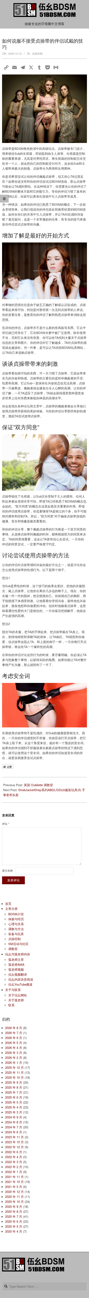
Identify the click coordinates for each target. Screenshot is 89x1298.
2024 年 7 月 (13, 1127)
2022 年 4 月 (13, 1157)
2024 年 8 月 (13, 1122)
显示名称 (7, 870)
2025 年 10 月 (14, 1077)
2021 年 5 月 (13, 1186)
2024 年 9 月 (13, 1117)
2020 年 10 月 (14, 1201)
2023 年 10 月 (14, 1142)
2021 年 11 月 (14, 1176)
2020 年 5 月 (13, 1226)
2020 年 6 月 (13, 1221)
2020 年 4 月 (13, 1231)
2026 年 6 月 (13, 1037)
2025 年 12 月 (14, 1067)
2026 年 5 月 (13, 1042)
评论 (5, 824)
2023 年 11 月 (14, 1137)
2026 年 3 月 (13, 1052)
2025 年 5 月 (13, 1102)
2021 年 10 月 (14, 1181)
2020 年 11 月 (14, 1196)
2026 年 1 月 (13, 1062)
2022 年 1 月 (13, 1172)
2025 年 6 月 (13, 1097)
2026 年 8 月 (13, 1028)
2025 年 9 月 (13, 1082)
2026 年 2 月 (13, 1057)
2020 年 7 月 (13, 1216)
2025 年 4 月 (13, 1107)
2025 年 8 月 (13, 1087)
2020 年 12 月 (14, 1191)
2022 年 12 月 (14, 1147)
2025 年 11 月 (14, 1072)
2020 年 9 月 (13, 1206)
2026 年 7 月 (13, 1032)
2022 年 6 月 (13, 1152)
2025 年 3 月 (13, 1112)
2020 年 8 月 (13, 1211)
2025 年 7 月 (13, 1092)
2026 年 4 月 (13, 1047)
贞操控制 (37, 53)
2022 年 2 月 (13, 1167)
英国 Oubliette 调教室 (38, 785)
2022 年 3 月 (13, 1162)
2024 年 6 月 (13, 1132)
